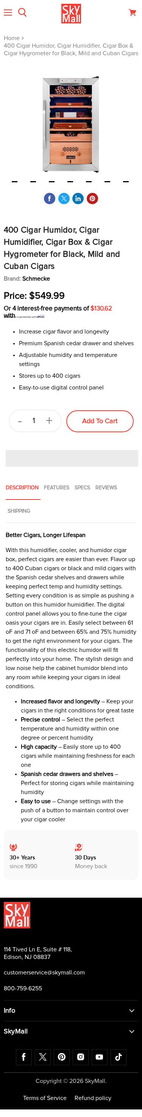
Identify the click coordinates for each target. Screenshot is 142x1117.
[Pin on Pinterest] (92, 198)
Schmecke (36, 279)
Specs (82, 487)
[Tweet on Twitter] (64, 198)
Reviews (106, 487)
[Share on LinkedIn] (78, 198)
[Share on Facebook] (49, 198)
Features (56, 487)
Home (12, 38)
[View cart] (132, 12)
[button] (72, 458)
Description (22, 487)
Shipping (19, 511)
